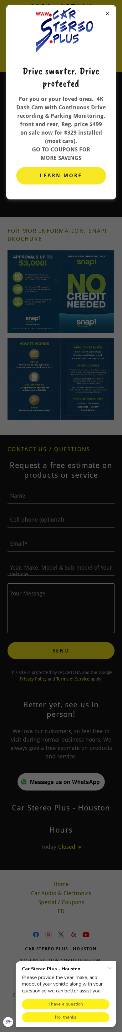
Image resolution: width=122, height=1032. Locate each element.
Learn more (61, 176)
